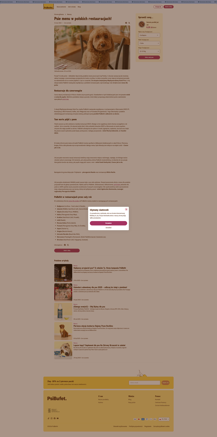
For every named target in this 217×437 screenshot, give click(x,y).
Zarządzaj (108, 227)
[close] (126, 209)
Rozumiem (108, 223)
